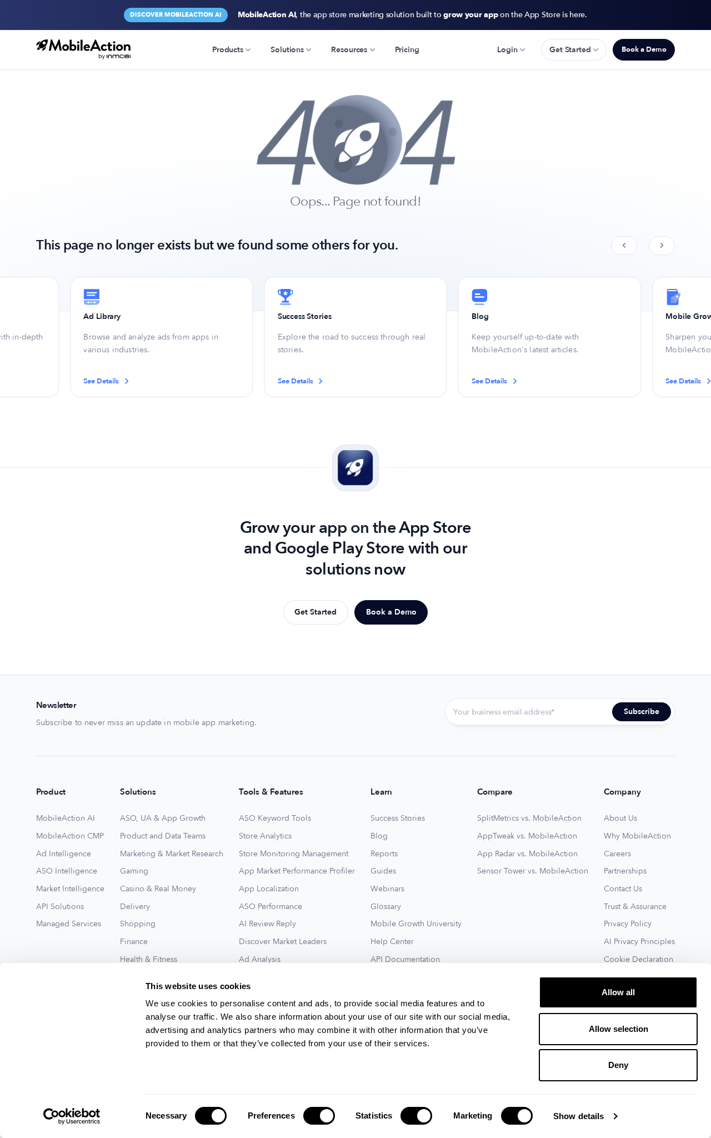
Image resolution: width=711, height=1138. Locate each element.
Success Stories (397, 818)
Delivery (135, 906)
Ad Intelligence (63, 854)
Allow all (618, 992)
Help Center (392, 941)
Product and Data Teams (163, 836)
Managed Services (68, 924)
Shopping (138, 924)
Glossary (385, 906)
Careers (617, 854)
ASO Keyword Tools (275, 818)
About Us (620, 818)
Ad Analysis (260, 959)
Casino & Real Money (158, 889)
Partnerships (625, 871)
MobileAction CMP (70, 836)
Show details (578, 1116)
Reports (384, 854)
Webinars (387, 889)
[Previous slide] (624, 245)
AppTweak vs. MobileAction (527, 836)
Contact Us (623, 889)
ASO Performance (270, 906)
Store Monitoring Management (293, 854)
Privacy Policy (628, 924)
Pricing (407, 49)
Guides (383, 871)
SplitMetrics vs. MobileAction (529, 818)
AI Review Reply (267, 924)
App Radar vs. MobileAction (527, 854)
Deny (618, 1065)
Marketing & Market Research (171, 854)
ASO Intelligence (66, 871)
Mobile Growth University (416, 924)
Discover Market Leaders (283, 941)
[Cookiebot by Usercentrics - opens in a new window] (72, 1116)
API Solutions (60, 906)
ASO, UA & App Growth (163, 818)
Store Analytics (265, 836)
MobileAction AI (65, 818)
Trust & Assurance (635, 906)
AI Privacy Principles (639, 941)
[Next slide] (662, 245)
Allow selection (618, 1029)
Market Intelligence (70, 889)
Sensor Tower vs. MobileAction (532, 871)
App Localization (269, 889)
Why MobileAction (637, 836)
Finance (134, 941)
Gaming (134, 871)
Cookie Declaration (638, 959)
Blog (379, 836)
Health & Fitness (148, 959)
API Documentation (405, 959)
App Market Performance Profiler (297, 871)
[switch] (319, 1116)
